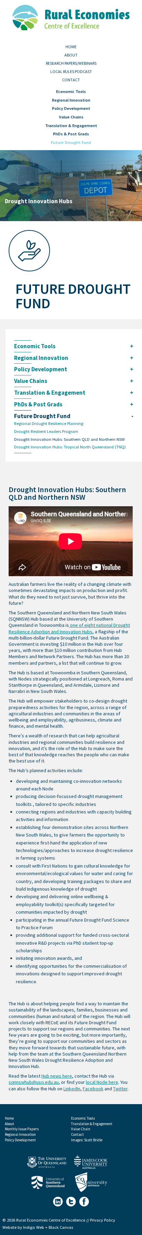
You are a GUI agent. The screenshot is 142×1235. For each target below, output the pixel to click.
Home (71, 47)
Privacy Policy (102, 1220)
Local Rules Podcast (71, 71)
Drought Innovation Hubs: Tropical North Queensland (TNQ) (70, 447)
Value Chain (80, 1129)
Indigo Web (34, 1227)
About (71, 55)
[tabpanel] (71, 185)
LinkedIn (71, 1089)
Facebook (93, 1089)
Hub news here (56, 1076)
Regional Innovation (71, 100)
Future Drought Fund (71, 142)
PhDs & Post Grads (71, 134)
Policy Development (71, 108)
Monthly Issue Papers (22, 1129)
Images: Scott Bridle (86, 1140)
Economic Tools (71, 91)
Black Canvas (61, 1227)
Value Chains (71, 117)
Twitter (120, 1089)
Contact (71, 80)
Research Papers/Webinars (71, 63)
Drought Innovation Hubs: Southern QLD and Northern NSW (69, 439)
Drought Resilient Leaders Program (46, 431)
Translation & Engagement (71, 125)
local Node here (102, 1082)
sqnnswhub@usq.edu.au (34, 1082)
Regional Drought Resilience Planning (48, 424)
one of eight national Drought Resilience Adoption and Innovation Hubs (69, 628)
